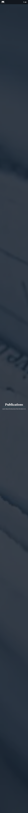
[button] (22, 2)
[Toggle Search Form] (24, 2)
